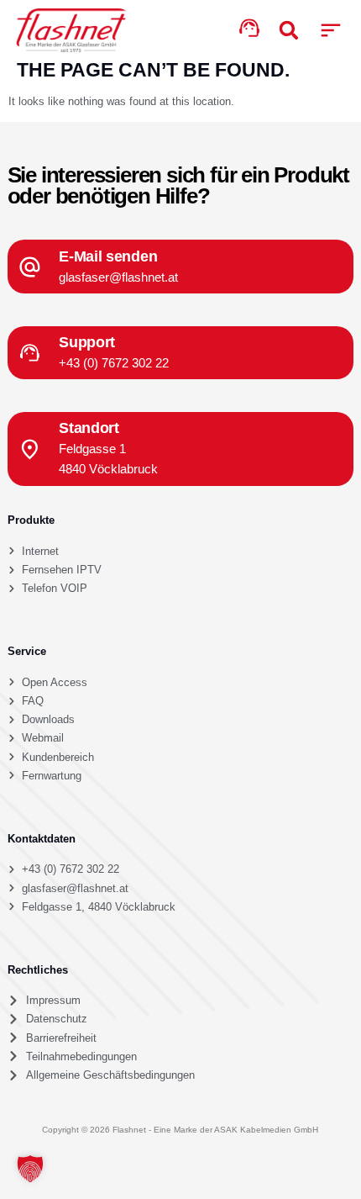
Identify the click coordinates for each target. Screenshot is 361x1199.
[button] (331, 30)
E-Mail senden (108, 256)
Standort (89, 427)
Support (87, 342)
